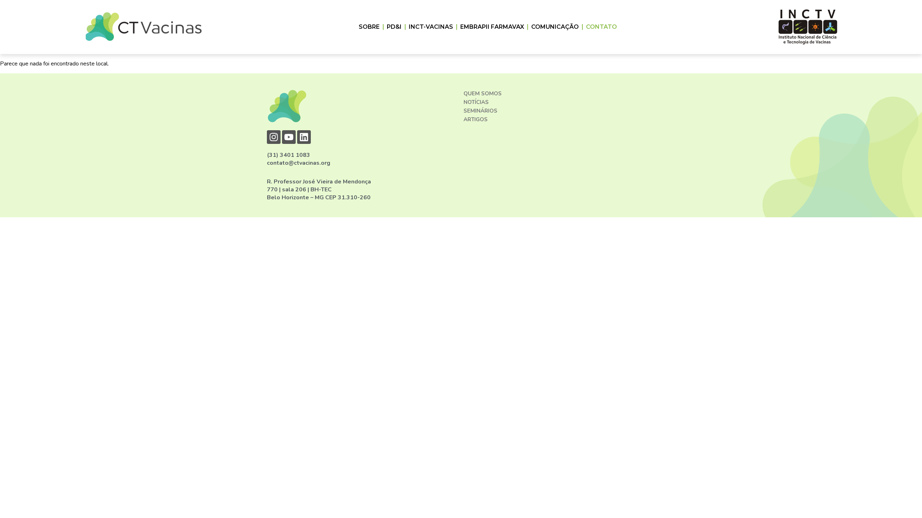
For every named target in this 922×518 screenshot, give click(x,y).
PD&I (394, 26)
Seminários (480, 110)
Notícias (476, 102)
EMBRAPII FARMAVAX (492, 26)
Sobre (369, 26)
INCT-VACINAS (431, 26)
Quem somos (483, 93)
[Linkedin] (304, 137)
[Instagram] (274, 137)
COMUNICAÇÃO (555, 26)
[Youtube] (289, 137)
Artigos (476, 119)
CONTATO (601, 26)
